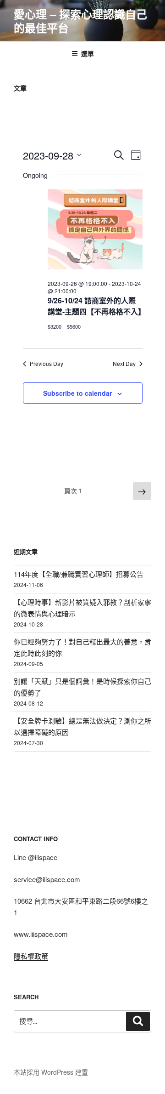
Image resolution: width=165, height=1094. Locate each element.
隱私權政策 (31, 956)
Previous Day (46, 363)
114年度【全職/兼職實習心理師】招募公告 (78, 574)
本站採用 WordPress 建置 (51, 1072)
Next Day (124, 363)
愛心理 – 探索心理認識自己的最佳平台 (80, 20)
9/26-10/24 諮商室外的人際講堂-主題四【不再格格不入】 (96, 306)
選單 (87, 53)
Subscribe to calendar (77, 393)
